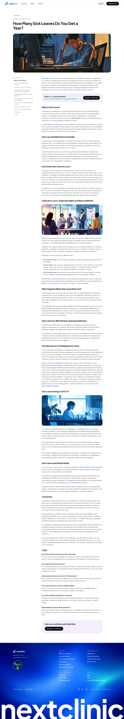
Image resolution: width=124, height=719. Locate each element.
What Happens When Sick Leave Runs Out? (23, 94)
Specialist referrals (64, 664)
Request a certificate (91, 97)
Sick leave (45, 78)
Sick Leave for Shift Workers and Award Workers (23, 99)
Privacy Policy (29, 689)
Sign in (101, 3)
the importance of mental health (91, 467)
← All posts (16, 15)
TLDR (15, 114)
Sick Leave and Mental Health (22, 109)
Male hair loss (91, 661)
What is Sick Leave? (20, 80)
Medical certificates (65, 653)
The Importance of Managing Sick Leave (23, 103)
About (32, 3)
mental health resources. (78, 483)
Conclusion (17, 112)
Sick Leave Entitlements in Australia (21, 83)
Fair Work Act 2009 (51, 124)
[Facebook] (78, 689)
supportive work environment (52, 365)
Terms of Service (18, 689)
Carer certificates (64, 656)
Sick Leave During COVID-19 (22, 107)
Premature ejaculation (93, 659)
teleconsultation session (50, 386)
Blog (88, 675)
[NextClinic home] (11, 3)
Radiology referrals (64, 680)
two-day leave (54, 283)
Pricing (40, 3)
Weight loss (90, 653)
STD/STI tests (63, 677)
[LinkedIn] (86, 689)
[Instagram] (82, 689)
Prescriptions (63, 661)
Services (24, 3)
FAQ (88, 677)
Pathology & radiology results (96, 680)
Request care (112, 3)
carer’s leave (83, 279)
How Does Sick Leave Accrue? (22, 87)
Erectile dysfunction (93, 656)
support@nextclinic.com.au (20, 657)
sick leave (72, 279)
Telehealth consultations (66, 667)
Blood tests (62, 675)
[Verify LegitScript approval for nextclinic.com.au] (17, 665)
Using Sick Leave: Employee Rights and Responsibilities (22, 90)
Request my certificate (54, 628)
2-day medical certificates (67, 659)
